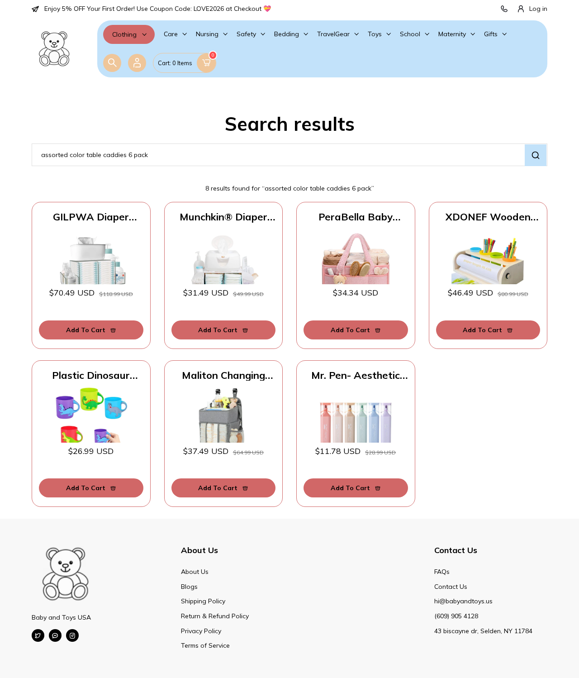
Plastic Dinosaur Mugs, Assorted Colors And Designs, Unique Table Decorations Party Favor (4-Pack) (91, 375)
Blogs (189, 587)
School (410, 34)
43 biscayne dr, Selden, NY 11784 (483, 631)
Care (171, 34)
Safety (246, 34)
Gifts (491, 34)
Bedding (286, 34)
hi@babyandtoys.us (463, 601)
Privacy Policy (201, 631)
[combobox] (289, 154)
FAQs (442, 572)
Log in (538, 9)
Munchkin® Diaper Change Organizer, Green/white (223, 216)
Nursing (207, 34)
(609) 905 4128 (456, 616)
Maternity (452, 34)
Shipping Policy (203, 601)
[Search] (112, 63)
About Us (195, 572)
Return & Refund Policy (215, 616)
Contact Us (450, 587)
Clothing (124, 34)
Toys (375, 34)
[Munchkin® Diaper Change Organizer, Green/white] (223, 265)
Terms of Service (205, 645)
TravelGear (333, 34)
